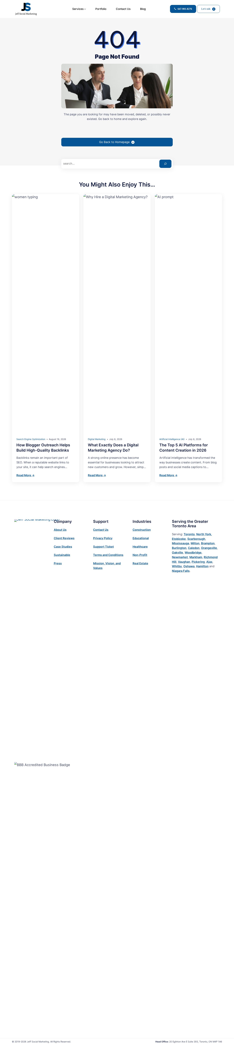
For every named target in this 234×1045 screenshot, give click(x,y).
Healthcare (140, 546)
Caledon (193, 548)
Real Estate (140, 563)
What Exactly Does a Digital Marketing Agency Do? (113, 448)
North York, (204, 534)
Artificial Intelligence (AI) (171, 439)
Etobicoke (179, 539)
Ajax (209, 561)
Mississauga (180, 543)
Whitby (177, 566)
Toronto (189, 534)
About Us (60, 529)
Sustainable (62, 555)
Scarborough (196, 539)
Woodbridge (193, 552)
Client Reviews (64, 538)
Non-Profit (140, 555)
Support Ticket (103, 546)
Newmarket (180, 557)
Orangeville (209, 548)
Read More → (25, 475)
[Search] (165, 164)
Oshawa (189, 566)
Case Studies (63, 546)
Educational (141, 538)
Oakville (177, 552)
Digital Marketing (97, 439)
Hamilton (202, 566)
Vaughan (184, 561)
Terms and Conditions (108, 555)
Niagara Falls (181, 571)
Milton (195, 543)
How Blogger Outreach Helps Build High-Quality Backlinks (43, 448)
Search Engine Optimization (30, 439)
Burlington (179, 548)
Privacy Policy (102, 538)
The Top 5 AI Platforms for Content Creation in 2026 (183, 448)
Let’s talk (205, 8)
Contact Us (100, 529)
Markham (195, 557)
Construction (142, 529)
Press (58, 563)
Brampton (208, 543)
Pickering (198, 561)
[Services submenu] (85, 9)
